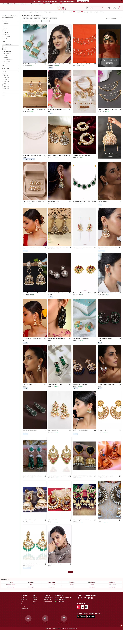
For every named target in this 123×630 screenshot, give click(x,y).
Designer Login (47, 599)
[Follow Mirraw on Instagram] (88, 598)
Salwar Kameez (38, 12)
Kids (60, 12)
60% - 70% (6, 85)
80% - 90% (6, 88)
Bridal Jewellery (91, 582)
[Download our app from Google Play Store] (81, 616)
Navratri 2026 (37, 18)
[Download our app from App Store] (90, 616)
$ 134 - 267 (6, 34)
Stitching (16, 3)
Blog (22, 601)
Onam (31, 18)
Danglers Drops (7, 51)
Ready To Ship (45, 18)
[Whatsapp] (78, 598)
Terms (22, 603)
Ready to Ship (7, 23)
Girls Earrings (51, 587)
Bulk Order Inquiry (40, 3)
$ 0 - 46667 (6, 38)
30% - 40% (6, 79)
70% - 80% (6, 86)
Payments (35, 597)
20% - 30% (6, 77)
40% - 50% (6, 81)
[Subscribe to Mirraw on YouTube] (85, 598)
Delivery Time (5, 21)
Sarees (25, 12)
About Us (23, 597)
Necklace (11, 582)
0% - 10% (6, 74)
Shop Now (36, 60)
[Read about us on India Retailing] (82, 607)
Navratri (72, 12)
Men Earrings (11, 587)
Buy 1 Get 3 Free (53, 18)
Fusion (95, 12)
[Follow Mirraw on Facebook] (92, 598)
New (20, 12)
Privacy (23, 606)
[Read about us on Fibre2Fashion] (86, 607)
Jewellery (51, 12)
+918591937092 (60, 601)
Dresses (92, 584)
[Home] (61, 7)
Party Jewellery (7, 61)
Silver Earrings (112, 587)
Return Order (27, 3)
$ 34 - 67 (6, 31)
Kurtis (45, 12)
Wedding (65, 12)
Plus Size (101, 12)
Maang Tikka (71, 582)
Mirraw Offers (24, 608)
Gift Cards (49, 3)
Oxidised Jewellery (8, 59)
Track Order (21, 3)
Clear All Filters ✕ (45, 21)
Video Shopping (58, 3)
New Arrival (25, 18)
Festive (79, 12)
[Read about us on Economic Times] (78, 607)
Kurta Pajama (92, 587)
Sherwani (72, 587)
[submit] (102, 7)
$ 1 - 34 (5, 29)
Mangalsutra (31, 582)
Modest (86, 12)
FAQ (34, 603)
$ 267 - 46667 (7, 36)
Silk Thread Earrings (10, 584)
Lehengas (31, 12)
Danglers (72, 584)
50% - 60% (6, 83)
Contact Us (4, 3)
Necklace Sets (7, 53)
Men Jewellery (112, 584)
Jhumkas (6, 55)
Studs (5, 49)
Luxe (91, 12)
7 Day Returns (10, 3)
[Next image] (45, 43)
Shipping (35, 599)
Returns (34, 601)
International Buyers (48, 597)
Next (71, 571)
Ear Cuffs (6, 57)
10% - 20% (6, 75)
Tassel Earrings (51, 584)
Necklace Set (112, 582)
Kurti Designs (31, 587)
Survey (32, 3)
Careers (45, 603)
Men (56, 12)
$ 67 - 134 (6, 32)
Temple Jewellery (51, 582)
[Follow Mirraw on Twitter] (81, 598)
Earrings (5, 47)
